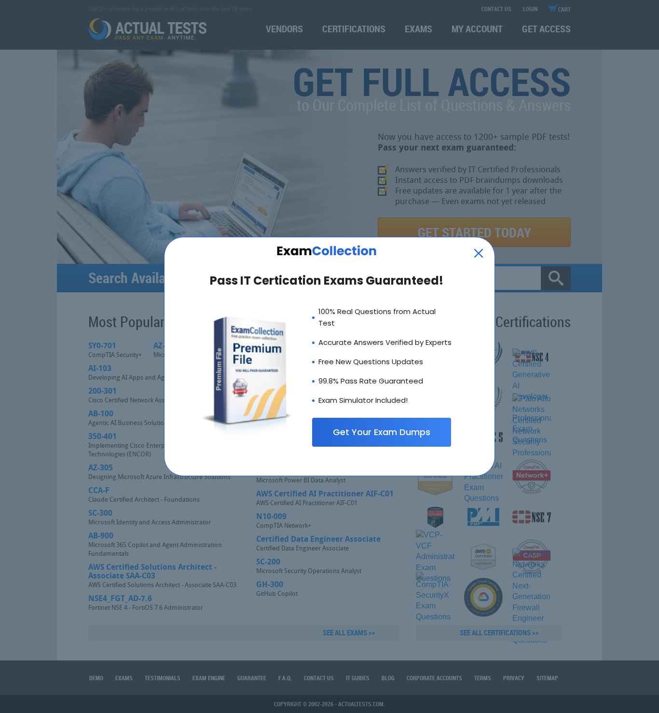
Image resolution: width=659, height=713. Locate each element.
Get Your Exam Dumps (381, 432)
